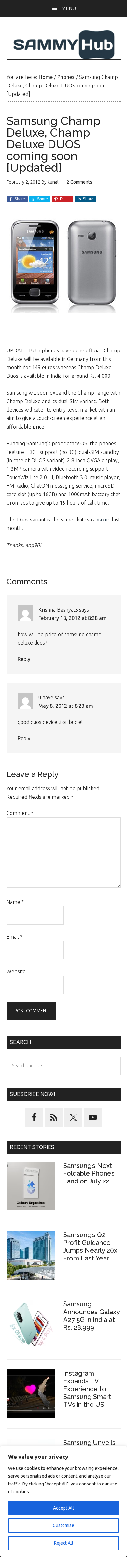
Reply (24, 659)
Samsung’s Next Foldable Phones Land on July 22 (89, 1173)
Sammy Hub (64, 44)
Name (15, 902)
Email (14, 937)
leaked (103, 519)
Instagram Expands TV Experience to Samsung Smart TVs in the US (87, 1388)
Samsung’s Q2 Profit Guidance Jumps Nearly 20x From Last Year (90, 1246)
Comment (20, 813)
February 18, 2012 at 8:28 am (72, 618)
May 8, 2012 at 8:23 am (65, 706)
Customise (63, 1525)
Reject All (63, 1543)
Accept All (63, 1508)
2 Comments (79, 182)
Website (16, 971)
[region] (63, 1501)
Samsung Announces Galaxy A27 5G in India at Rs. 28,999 (91, 1315)
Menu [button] (68, 8)
